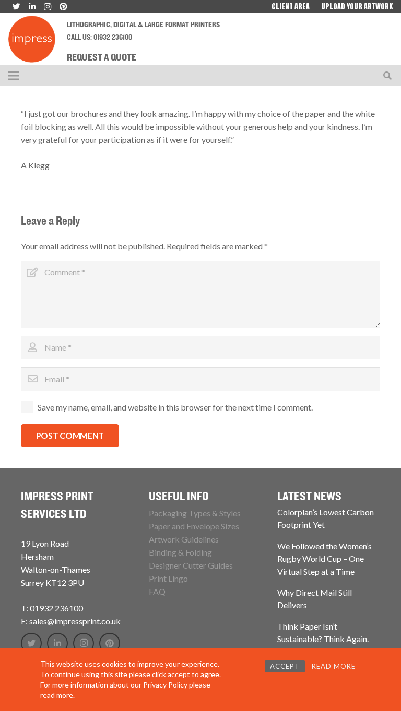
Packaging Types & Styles (195, 513)
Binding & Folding (180, 552)
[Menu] (14, 76)
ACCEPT (285, 666)
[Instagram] (83, 643)
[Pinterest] (109, 643)
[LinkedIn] (57, 643)
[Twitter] (31, 643)
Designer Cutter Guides (191, 565)
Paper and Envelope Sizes (194, 526)
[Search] (388, 76)
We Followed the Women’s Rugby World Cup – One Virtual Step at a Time (324, 558)
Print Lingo (168, 578)
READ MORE (334, 666)
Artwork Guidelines (184, 539)
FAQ (157, 591)
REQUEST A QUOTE (101, 58)
